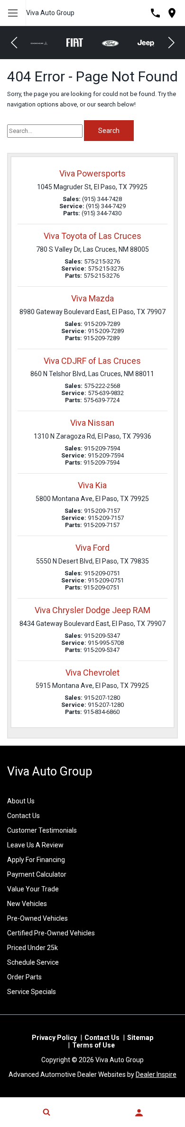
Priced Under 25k (32, 947)
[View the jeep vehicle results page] (114, 42)
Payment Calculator (36, 874)
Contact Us (23, 815)
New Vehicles (27, 903)
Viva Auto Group (50, 13)
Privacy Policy (54, 1037)
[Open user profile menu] (138, 1113)
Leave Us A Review (35, 845)
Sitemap (140, 1037)
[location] (172, 13)
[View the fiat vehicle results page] (43, 43)
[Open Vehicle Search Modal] (46, 1112)
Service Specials (31, 991)
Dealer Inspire (156, 1074)
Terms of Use (93, 1045)
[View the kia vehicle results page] (149, 42)
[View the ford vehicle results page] (78, 42)
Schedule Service (33, 962)
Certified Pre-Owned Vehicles (51, 933)
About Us (21, 801)
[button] (14, 42)
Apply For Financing (36, 859)
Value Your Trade (33, 889)
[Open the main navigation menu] (13, 13)
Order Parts (24, 977)
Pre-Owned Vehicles (37, 918)
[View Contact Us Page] (155, 13)
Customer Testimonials (42, 830)
